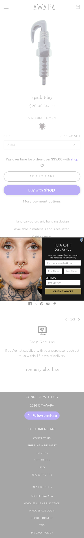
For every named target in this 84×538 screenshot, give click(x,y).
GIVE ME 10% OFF (63, 291)
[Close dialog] (81, 239)
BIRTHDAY (51, 278)
